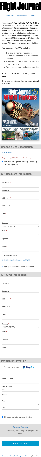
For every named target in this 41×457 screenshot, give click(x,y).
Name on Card (7, 379)
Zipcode (5, 239)
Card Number (7, 386)
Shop (33, 15)
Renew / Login (22, 15)
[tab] (28, 367)
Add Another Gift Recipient (17, 260)
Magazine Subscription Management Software (16, 456)
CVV (3, 408)
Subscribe (10, 15)
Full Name (6, 183)
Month (4, 394)
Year (3, 401)
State (4, 231)
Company (5, 190)
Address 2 (6, 206)
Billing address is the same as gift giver (18, 417)
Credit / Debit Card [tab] (12, 367)
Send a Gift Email (10, 255)
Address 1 (6, 198)
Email (4, 246)
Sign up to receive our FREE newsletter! (19, 267)
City (4, 214)
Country (5, 223)
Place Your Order (20, 443)
